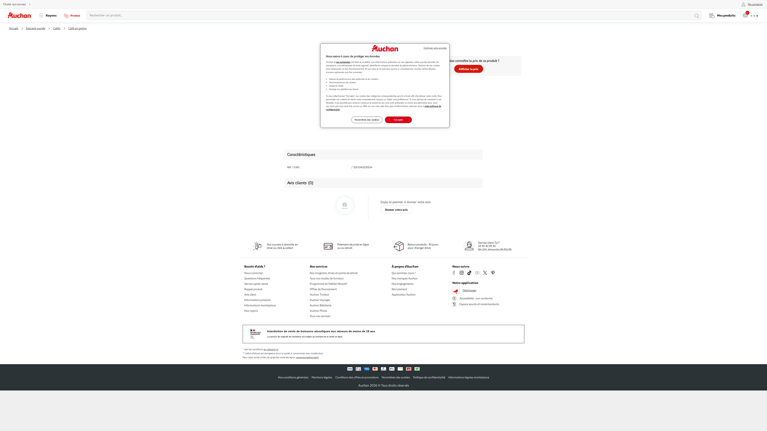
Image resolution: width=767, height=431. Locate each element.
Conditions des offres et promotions (357, 377)
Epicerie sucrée (35, 28)
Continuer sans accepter (435, 48)
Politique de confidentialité (429, 377)
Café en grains (77, 28)
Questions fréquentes (257, 278)
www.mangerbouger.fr (307, 357)
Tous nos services (320, 316)
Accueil (13, 28)
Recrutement (399, 289)
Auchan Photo (318, 310)
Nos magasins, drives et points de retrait (334, 273)
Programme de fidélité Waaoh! (328, 284)
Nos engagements (402, 284)
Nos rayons (251, 310)
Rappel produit (253, 289)
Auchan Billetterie (320, 305)
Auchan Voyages (320, 300)
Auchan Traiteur (319, 294)
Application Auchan (404, 294)
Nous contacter (253, 273)
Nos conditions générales (293, 377)
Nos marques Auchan (405, 278)
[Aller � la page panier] (750, 15)
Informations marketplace (260, 305)
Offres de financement (323, 289)
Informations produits (257, 300)
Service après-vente (256, 284)
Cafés (56, 28)
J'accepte (398, 119)
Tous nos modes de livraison (327, 278)
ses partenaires (343, 62)
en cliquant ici (271, 349)
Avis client (250, 294)
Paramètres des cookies (367, 119)
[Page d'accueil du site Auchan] (20, 15)
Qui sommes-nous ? (404, 273)
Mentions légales (322, 377)
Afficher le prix (468, 69)
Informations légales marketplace (468, 377)
